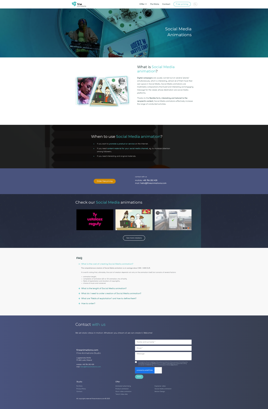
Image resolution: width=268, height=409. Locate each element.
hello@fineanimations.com (90, 367)
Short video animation (123, 391)
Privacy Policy (81, 389)
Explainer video (160, 386)
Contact (79, 391)
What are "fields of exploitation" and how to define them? (108, 298)
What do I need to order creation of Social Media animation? (111, 293)
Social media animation (163, 389)
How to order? (88, 303)
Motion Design (160, 391)
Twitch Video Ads (121, 394)
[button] (134, 263)
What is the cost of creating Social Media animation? (107, 264)
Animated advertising (123, 386)
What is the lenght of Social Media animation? (103, 288)
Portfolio (79, 386)
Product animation (122, 389)
